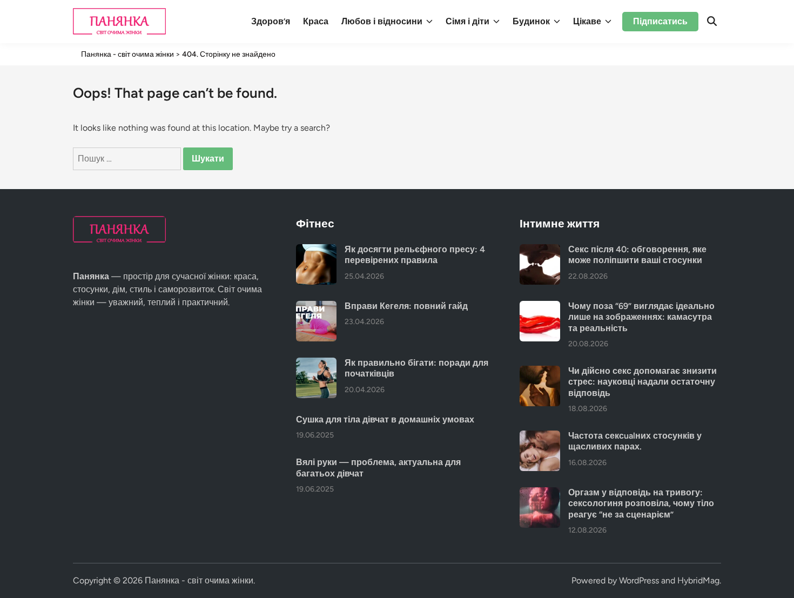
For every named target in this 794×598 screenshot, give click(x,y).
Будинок (531, 21)
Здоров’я (270, 21)
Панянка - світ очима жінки (199, 580)
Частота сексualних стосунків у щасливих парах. (635, 441)
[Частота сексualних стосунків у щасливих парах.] (540, 437)
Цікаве (587, 21)
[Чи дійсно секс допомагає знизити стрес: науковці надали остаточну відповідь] (540, 372)
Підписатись (660, 21)
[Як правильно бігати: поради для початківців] (316, 364)
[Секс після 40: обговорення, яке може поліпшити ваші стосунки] (540, 250)
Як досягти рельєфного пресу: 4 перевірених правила (415, 254)
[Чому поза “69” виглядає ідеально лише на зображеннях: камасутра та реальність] (540, 307)
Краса (315, 21)
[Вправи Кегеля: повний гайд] (316, 307)
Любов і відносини (381, 21)
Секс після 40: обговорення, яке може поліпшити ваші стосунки (637, 254)
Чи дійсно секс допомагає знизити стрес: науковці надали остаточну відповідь (642, 382)
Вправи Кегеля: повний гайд (406, 306)
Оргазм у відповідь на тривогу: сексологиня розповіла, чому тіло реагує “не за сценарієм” (641, 503)
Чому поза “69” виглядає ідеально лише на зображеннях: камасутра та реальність (641, 317)
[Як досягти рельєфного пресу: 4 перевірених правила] (316, 250)
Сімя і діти (467, 21)
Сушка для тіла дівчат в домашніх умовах (385, 419)
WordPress (639, 580)
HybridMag (698, 580)
